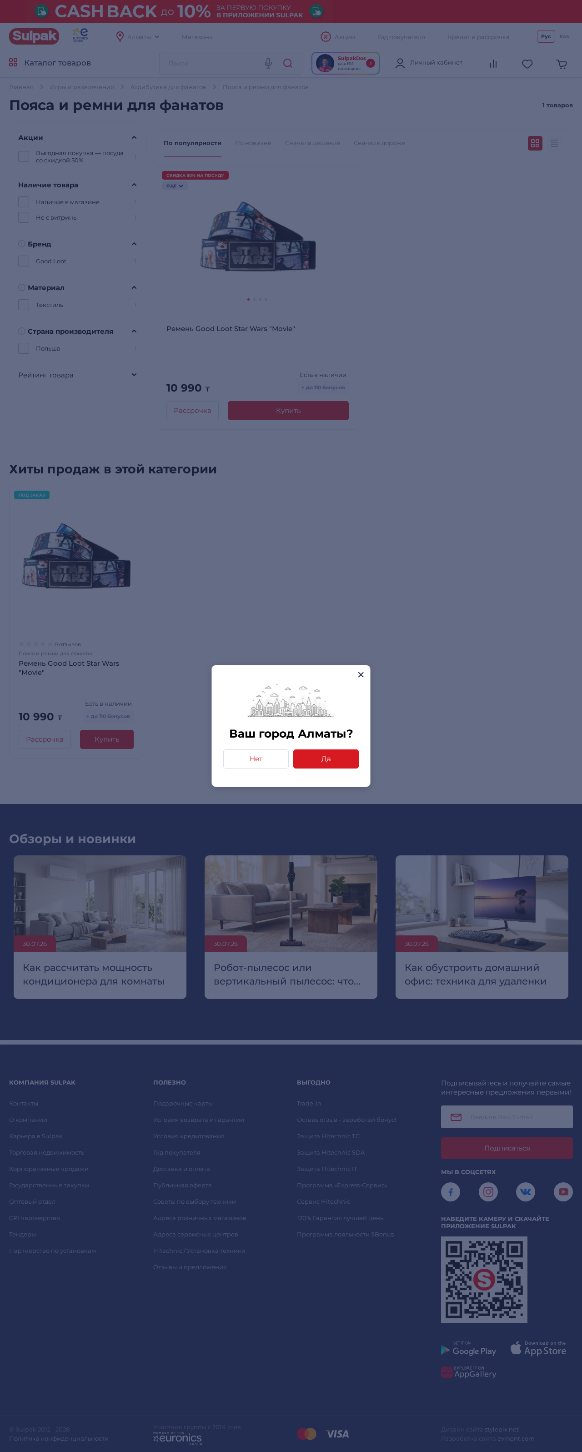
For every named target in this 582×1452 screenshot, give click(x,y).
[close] (361, 675)
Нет (256, 758)
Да (326, 758)
